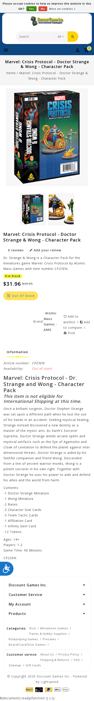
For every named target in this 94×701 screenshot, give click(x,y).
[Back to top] (85, 690)
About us (47, 654)
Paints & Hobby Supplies (48, 634)
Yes (31, 8)
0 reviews (16, 250)
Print (71, 333)
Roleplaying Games (23, 639)
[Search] (73, 36)
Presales (49, 639)
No (43, 8)
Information (17, 352)
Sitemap (15, 665)
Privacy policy (68, 654)
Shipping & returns (55, 660)
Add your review (47, 250)
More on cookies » (62, 8)
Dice (32, 628)
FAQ (77, 660)
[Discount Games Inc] (47, 21)
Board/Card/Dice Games (27, 645)
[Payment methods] (29, 689)
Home (11, 73)
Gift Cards (33, 665)
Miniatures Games (54, 628)
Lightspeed (49, 682)
